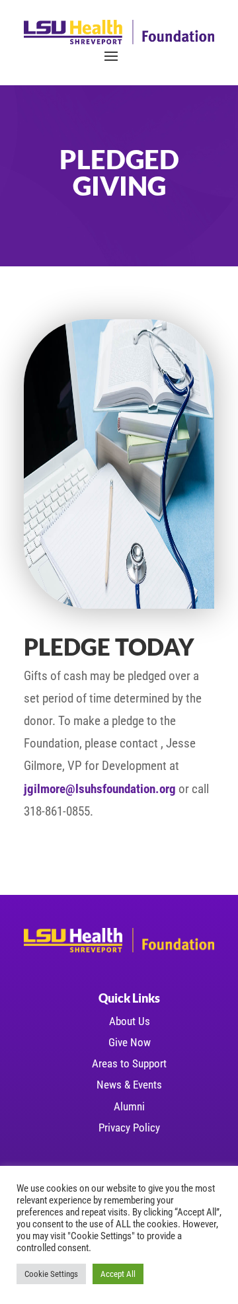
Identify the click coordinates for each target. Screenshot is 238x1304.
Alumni (129, 1106)
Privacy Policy (129, 1127)
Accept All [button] (118, 1274)
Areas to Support (129, 1063)
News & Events (129, 1084)
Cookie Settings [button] (51, 1274)
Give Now (129, 1042)
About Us (129, 1021)
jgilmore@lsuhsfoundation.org (100, 788)
